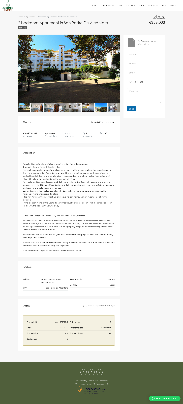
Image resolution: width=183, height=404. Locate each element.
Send (131, 108)
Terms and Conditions (98, 381)
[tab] (110, 44)
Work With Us (153, 6)
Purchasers (130, 6)
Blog (164, 6)
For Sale (22, 28)
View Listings (143, 44)
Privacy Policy (81, 381)
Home (94, 6)
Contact (173, 6)
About (120, 6)
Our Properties (105, 6)
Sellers (141, 6)
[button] (165, 398)
